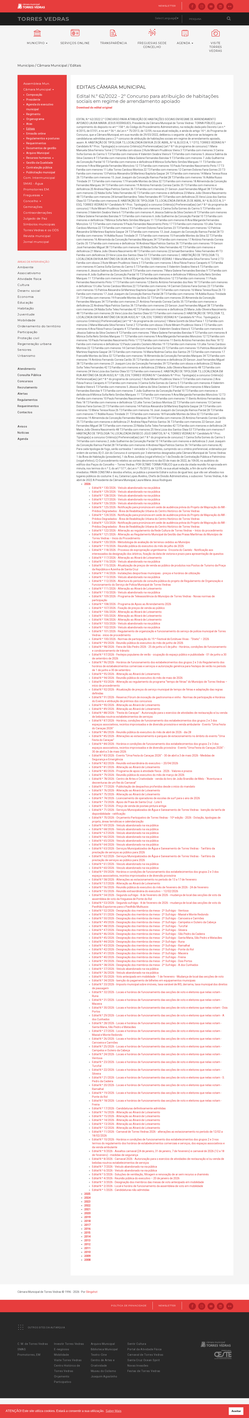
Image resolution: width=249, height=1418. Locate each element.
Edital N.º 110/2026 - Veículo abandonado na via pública (126, 592)
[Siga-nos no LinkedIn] (220, 6)
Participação (28, 332)
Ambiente (26, 267)
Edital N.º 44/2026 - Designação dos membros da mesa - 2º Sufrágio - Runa (138, 941)
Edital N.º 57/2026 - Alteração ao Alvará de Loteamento (126, 883)
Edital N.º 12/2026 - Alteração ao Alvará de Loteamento (126, 1127)
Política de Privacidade (129, 1305)
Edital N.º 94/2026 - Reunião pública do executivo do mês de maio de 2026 (137, 677)
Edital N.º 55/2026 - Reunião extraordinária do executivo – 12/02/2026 (135, 891)
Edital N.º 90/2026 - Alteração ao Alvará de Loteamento (126, 705)
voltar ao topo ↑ (231, 1406)
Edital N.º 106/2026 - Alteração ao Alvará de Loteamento (127, 611)
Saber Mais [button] (113, 1411)
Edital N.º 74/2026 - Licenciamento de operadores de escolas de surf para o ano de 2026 (146, 798)
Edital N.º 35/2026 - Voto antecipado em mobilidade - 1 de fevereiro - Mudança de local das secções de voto (158, 976)
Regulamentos (28, 400)
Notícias (23, 432)
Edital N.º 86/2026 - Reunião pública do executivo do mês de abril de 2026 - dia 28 (141, 732)
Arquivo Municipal (37, 153)
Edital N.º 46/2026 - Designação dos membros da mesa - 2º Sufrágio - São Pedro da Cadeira (148, 933)
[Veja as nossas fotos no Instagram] (201, 6)
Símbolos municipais (39, 224)
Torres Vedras (43, 19)
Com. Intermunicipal (39, 178)
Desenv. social (29, 291)
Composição (34, 94)
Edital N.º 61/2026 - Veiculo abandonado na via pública (125, 864)
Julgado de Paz (35, 218)
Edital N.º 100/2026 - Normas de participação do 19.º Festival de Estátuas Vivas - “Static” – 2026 (150, 639)
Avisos (22, 426)
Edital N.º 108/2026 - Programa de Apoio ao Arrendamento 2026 (131, 604)
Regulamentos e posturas (43, 138)
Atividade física (29, 279)
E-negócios (61, 1349)
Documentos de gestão (41, 148)
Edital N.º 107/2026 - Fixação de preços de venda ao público (128, 608)
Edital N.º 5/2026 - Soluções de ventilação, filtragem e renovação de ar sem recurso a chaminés (150, 1174)
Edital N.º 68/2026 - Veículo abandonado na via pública (125, 829)
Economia (26, 297)
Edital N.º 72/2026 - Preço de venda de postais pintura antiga (129, 806)
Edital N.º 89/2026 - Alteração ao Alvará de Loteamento (126, 708)
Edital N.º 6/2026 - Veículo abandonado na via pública (124, 1170)
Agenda (23, 439)
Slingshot (91, 1291)
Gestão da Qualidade (39, 162)
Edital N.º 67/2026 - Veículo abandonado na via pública (125, 832)
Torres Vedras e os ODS (41, 230)
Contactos (25, 412)
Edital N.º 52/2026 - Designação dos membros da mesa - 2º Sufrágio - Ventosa (140, 910)
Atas (29, 123)
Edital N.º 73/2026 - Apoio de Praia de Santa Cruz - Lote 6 (127, 802)
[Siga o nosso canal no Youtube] (211, 6)
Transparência (113, 43)
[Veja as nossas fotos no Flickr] (229, 6)
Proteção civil (28, 338)
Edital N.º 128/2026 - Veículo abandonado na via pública (126, 495)
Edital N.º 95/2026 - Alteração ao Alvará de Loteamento (126, 674)
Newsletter (167, 5)
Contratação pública (39, 167)
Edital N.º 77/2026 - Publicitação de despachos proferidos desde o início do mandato (143, 786)
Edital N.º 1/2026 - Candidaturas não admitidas (120, 1189)
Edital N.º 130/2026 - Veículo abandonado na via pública (126, 487)
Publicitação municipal (40, 172)
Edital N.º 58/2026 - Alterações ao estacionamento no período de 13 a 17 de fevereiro (144, 879)
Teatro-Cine (99, 1354)
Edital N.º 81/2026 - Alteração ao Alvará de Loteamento (126, 767)
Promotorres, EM (29, 1354)
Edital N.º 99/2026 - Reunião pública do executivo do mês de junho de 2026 (137, 642)
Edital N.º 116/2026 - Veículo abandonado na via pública (126, 561)
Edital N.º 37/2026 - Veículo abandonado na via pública (125, 968)
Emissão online (36, 133)
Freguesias (32, 195)
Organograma (35, 119)
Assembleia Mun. (36, 83)
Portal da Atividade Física (144, 1349)
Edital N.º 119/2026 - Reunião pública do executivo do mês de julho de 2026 (138, 546)
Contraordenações (37, 212)
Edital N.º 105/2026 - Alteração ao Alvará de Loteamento (127, 615)
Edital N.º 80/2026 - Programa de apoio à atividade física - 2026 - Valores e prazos (142, 771)
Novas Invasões (137, 1365)
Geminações (32, 207)
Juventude (26, 314)
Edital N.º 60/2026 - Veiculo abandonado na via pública (125, 867)
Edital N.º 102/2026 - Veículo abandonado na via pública (126, 627)
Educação (25, 302)
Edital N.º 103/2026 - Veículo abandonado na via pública (126, 623)
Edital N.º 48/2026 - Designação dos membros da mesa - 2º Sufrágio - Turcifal (140, 926)
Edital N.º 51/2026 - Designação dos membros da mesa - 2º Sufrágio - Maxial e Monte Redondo (150, 914)
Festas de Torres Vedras (143, 1371)
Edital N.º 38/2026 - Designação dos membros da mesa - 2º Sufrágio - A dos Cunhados (145, 964)
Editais (30, 128)
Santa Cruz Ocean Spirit (143, 1360)
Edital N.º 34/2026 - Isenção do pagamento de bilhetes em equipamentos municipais (144, 980)
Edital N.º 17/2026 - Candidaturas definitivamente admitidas (129, 1108)
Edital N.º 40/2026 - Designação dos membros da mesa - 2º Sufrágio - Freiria (139, 957)
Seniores (24, 350)
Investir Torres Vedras (69, 1343)
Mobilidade (27, 320)
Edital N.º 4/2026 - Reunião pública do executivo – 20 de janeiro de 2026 (136, 1178)
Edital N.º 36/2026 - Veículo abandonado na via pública (125, 972)
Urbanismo (26, 356)
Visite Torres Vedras (68, 1360)
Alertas (23, 393)
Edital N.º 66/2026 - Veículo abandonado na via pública (125, 836)
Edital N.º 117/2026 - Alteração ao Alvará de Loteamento (127, 557)
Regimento (33, 114)
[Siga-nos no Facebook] (192, 6)
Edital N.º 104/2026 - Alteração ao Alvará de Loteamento (127, 619)
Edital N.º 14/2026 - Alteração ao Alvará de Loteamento (126, 1120)
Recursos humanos (39, 157)
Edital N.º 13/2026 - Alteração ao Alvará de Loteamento (126, 1123)
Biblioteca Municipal (104, 1349)
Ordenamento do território (39, 326)
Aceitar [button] (236, 1411)
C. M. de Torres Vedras (33, 1343)
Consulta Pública (29, 375)
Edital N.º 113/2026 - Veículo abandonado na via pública (126, 577)
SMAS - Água (33, 183)
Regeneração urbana (35, 344)
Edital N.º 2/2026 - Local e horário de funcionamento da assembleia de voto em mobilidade (147, 1186)
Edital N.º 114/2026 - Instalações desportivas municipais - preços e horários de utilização (146, 573)
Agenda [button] (184, 43)
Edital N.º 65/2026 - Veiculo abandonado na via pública (125, 840)
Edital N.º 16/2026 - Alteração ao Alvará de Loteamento (126, 1112)
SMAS (22, 1349)
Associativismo (29, 273)
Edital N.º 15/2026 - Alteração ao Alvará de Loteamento (126, 1116)
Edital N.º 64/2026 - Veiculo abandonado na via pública (125, 844)
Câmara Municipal (37, 89)
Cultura (23, 285)
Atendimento (27, 369)
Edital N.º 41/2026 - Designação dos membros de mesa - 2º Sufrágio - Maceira (140, 953)
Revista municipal (36, 236)
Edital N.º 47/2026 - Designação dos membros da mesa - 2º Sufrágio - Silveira (139, 930)
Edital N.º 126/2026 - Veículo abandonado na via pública (126, 503)
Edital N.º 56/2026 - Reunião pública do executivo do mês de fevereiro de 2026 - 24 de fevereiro (150, 887)
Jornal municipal (36, 242)
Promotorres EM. (36, 189)
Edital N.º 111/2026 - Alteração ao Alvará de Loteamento (127, 588)
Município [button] (36, 43)
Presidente (33, 99)
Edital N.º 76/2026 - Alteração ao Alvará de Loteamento (126, 790)
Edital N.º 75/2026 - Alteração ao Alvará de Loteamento (126, 794)
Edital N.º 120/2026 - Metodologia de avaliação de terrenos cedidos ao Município (141, 542)
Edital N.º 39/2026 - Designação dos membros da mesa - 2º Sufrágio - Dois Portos (142, 961)
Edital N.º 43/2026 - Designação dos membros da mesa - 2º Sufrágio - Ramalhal (141, 945)
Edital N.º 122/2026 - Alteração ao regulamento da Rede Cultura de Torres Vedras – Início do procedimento (157, 530)
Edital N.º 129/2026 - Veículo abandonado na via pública (126, 491)
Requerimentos (36, 143)
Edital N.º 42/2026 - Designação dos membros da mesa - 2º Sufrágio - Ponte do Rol (143, 949)
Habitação (26, 308)
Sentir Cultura (136, 1343)
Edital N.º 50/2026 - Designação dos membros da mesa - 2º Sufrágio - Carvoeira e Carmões (148, 918)
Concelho (31, 201)
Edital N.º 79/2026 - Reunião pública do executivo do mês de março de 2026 (138, 774)
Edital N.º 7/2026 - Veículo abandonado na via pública (124, 1166)
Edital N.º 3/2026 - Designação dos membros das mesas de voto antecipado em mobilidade (148, 1182)
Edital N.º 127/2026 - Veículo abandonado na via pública (126, 499)
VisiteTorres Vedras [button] (215, 47)
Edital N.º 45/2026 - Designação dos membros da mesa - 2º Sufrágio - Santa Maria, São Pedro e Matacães (157, 937)
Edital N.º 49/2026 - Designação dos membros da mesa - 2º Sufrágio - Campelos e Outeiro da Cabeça (154, 922)
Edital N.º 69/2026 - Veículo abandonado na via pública (125, 825)
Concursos (25, 381)
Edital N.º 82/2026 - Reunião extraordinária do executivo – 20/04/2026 (135, 763)
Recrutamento (28, 387)
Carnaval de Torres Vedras (145, 1354)
